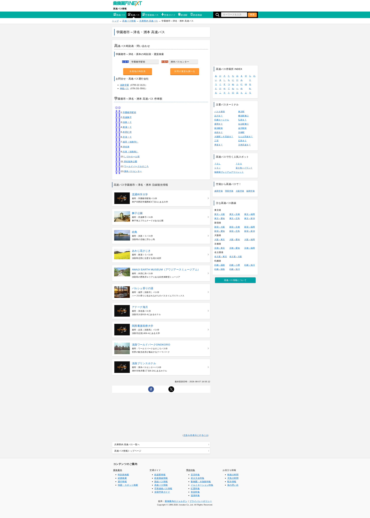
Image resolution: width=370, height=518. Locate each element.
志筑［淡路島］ (130, 151)
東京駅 (241, 111)
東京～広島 (234, 218)
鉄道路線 (197, 15)
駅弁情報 (231, 481)
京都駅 (241, 132)
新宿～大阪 (219, 227)
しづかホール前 (132, 156)
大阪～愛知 (234, 239)
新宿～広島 (234, 231)
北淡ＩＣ (127, 137)
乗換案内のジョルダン (176, 501)
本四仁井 (127, 132)
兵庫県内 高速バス (148, 21)
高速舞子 (127, 117)
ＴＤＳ (239, 164)
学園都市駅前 (129, 112)
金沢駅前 (242, 128)
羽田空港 (229, 191)
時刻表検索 (123, 474)
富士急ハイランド (244, 168)
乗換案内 (117, 470)
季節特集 (190, 470)
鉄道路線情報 (161, 478)
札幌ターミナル (221, 120)
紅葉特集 (195, 488)
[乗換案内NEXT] (129, 4)
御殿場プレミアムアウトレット (229, 172)
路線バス (120, 15)
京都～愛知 (234, 248)
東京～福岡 (249, 214)
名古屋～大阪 (235, 256)
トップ (115, 21)
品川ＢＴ (218, 116)
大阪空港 (240, 191)
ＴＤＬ (217, 164)
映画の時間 (233, 474)
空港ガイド (169, 15)
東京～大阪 (219, 214)
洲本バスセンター (133, 171)
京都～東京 (219, 248)
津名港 (126, 147)
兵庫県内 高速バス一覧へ (127, 444)
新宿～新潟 (249, 231)
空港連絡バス (152, 15)
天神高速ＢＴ (244, 145)
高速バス (135, 15)
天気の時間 (233, 478)
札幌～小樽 (234, 265)
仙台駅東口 (243, 124)
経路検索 (122, 478)
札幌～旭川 (249, 265)
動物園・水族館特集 (201, 481)
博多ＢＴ (218, 145)
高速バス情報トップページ (127, 451)
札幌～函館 (219, 265)
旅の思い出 (233, 485)
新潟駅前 (218, 128)
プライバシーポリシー (200, 501)
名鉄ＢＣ (218, 132)
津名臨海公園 (130, 161)
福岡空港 (250, 191)
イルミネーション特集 (202, 485)
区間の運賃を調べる (184, 71)
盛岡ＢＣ (218, 124)
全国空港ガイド (162, 492)
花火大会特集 (197, 478)
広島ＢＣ (242, 140)
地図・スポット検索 (128, 485)
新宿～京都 (234, 227)
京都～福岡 (249, 248)
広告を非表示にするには (195, 435)
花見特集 (195, 474)
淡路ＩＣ (127, 122)
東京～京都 (234, 214)
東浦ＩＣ (127, 127)
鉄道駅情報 (160, 474)
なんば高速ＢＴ (245, 136)
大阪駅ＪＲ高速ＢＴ (223, 136)
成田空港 (218, 191)
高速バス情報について (235, 280)
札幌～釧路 (219, 269)
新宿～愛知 (219, 231)
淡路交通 (124, 85)
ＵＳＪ (217, 168)
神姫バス (124, 88)
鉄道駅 (184, 15)
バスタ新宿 (219, 111)
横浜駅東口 (243, 116)
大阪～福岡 (249, 239)
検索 (252, 14)
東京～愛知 (219, 218)
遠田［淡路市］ (130, 142)
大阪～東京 (219, 239)
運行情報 (122, 481)
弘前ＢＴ (242, 120)
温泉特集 (195, 495)
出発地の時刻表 (138, 71)
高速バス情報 (120, 8)
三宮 (216, 140)
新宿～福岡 (249, 227)
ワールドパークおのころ (136, 166)
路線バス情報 (161, 481)
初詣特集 (195, 492)
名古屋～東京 (220, 256)
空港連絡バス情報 (163, 488)
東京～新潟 (249, 218)
